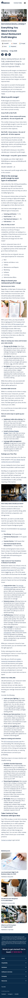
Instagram (10, 994)
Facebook (2, 54)
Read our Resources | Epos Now (9, 23)
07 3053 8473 (16, 952)
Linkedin (17, 994)
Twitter (6, 54)
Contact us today (6, 840)
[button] (25, 2)
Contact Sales (18, 3)
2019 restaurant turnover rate (12, 741)
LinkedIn (9, 54)
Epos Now (5, 3)
